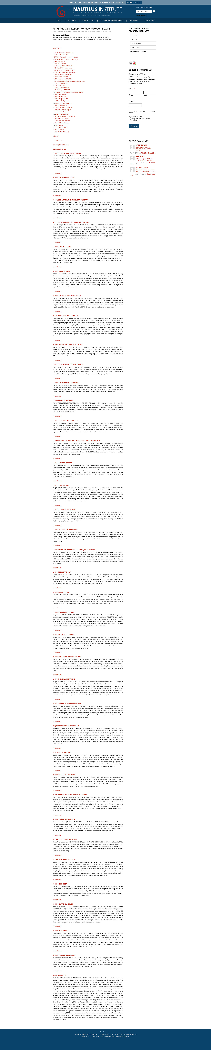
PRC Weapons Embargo (62, 118)
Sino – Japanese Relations (62, 121)
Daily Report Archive (138, 51)
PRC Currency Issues (61, 127)
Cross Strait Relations (61, 114)
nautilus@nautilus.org (130, 1034)
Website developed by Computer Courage (116, 1036)
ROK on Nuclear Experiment (63, 75)
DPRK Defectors (60, 85)
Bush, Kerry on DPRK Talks (63, 90)
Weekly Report (135, 47)
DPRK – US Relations (60, 61)
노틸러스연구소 (85, 15)
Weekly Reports (136, 117)
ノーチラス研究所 (95, 15)
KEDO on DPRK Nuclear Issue (63, 68)
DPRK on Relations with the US (63, 66)
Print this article (131, 63)
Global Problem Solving (112, 21)
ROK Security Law (60, 96)
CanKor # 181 (59, 140)
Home (63, 31)
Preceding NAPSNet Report (61, 145)
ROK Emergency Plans (61, 99)
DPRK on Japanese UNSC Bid (63, 79)
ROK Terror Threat (60, 94)
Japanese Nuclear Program (63, 110)
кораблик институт (106, 15)
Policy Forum (134, 39)
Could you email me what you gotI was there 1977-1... (146, 170)
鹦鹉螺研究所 (76, 15)
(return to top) (57, 173)
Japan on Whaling (60, 112)
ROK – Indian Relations (61, 105)
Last (145, 95)
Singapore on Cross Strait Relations (65, 116)
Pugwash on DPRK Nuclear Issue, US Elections (69, 92)
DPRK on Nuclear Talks (61, 55)
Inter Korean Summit (61, 77)
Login (137, 7)
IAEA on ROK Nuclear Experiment (64, 70)
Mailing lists (70, 31)
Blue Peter (134, 35)
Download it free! (133, 2)
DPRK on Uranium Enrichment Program (66, 57)
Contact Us (149, 21)
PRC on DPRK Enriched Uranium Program (66, 59)
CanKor (56, 136)
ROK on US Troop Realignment (64, 103)
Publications (88, 21)
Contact (149, 7)
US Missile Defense (60, 64)
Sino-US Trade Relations (62, 123)
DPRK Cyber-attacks (61, 83)
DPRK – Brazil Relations (62, 88)
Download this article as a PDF (134, 63)
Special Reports (136, 43)
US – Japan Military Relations (63, 107)
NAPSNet (78, 31)
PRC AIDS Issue (59, 129)
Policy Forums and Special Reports (140, 119)
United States (57, 48)
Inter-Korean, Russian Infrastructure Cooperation (70, 81)
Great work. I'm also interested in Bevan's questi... (143, 148)
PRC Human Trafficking (62, 132)
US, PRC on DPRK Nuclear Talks (63, 53)
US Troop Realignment (62, 101)
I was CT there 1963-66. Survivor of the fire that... (145, 159)
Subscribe (134, 126)
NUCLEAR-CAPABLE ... (148, 153)
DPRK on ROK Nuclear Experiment (65, 72)
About (59, 21)
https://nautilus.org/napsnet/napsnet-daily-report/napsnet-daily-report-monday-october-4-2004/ (82, 39)
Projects (72, 21)
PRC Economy (59, 125)
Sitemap (143, 7)
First (131, 95)
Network (133, 21)
